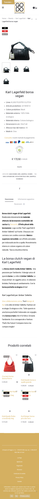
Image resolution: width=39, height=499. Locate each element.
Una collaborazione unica (12, 301)
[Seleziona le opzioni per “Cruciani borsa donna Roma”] (16, 381)
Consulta (8, 138)
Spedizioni (19, 462)
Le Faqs (19, 458)
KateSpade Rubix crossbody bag (8, 417)
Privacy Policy (19, 477)
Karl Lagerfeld (20, 18)
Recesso (19, 469)
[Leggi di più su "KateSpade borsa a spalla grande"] (29, 374)
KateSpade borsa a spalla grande (28, 381)
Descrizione (9, 199)
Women (30, 174)
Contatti (19, 481)
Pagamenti (19, 465)
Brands (10, 18)
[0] (36, 8)
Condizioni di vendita (19, 473)
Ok (12, 496)
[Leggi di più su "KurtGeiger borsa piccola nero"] (29, 411)
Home (4, 18)
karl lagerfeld (31, 176)
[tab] (9, 199)
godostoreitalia (20, 176)
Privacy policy (24, 496)
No (17, 496)
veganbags (19, 179)
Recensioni (19, 204)
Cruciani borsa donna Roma (7, 377)
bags (4, 176)
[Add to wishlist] (16, 355)
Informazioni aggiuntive (26, 199)
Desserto (14, 224)
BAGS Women (13, 174)
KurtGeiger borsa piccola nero (27, 417)
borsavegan (10, 176)
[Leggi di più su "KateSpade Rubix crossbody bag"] (10, 411)
